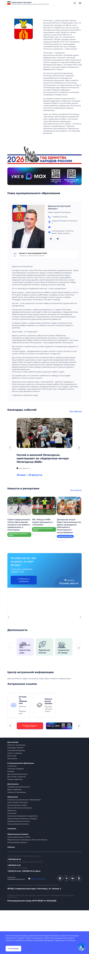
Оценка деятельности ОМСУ (18, 837)
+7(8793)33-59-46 (14, 859)
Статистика (11, 813)
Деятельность (13, 784)
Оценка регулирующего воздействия (22, 816)
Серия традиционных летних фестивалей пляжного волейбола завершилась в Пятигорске (18, 524)
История (10, 771)
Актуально (11, 829)
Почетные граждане (15, 769)
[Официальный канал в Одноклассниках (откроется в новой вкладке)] (79, 878)
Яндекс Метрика (51, 936)
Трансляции (12, 758)
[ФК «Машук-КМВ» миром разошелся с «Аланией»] (44, 506)
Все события (76, 411)
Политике (70, 940)
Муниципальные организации (19, 808)
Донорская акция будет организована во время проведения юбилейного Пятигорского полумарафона (69, 526)
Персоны (11, 847)
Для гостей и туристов (16, 777)
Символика (11, 766)
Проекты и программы (16, 792)
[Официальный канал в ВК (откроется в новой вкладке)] (72, 878)
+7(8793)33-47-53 (14, 865)
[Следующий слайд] (80, 617)
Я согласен (13, 949)
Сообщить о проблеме (24, 580)
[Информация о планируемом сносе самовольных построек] (30, 726)
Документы (11, 810)
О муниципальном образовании (20, 763)
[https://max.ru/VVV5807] (59, 726)
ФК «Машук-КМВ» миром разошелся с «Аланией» (42, 522)
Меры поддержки (14, 790)
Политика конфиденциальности (16, 878)
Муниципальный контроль (18, 824)
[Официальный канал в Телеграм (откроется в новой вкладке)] (66, 878)
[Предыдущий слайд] (8, 617)
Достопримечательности (17, 774)
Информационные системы (18, 821)
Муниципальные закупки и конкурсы (22, 819)
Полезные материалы (16, 750)
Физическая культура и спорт (18, 534)
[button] (10, 447)
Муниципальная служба (17, 805)
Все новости (76, 490)
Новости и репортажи (16, 745)
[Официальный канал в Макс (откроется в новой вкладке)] (60, 878)
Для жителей (12, 742)
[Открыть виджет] (81, 947)
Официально (12, 797)
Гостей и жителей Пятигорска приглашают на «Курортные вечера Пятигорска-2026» (43, 458)
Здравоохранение (65, 536)
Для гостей (11, 756)
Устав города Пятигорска (17, 802)
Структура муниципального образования (24, 800)
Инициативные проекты (17, 842)
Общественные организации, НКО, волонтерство (27, 840)
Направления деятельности (18, 787)
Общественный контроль (17, 834)
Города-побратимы (15, 779)
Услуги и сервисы (14, 753)
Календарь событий (15, 748)
